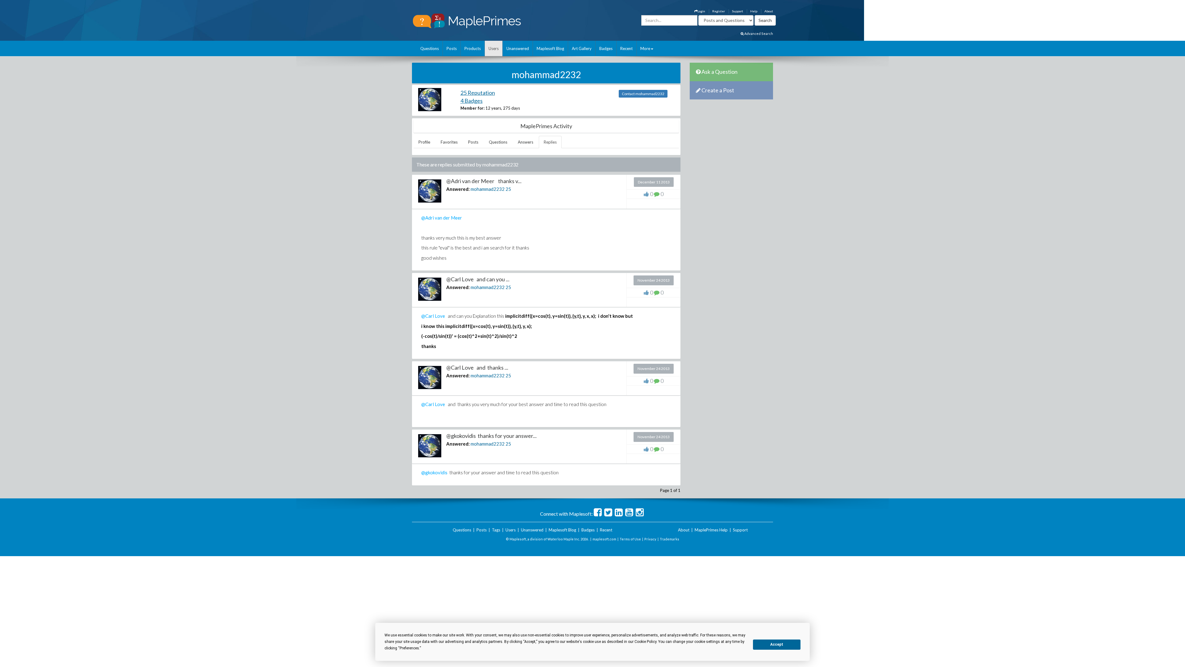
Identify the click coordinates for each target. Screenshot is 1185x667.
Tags (496, 529)
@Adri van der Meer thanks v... (484, 181)
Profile (424, 142)
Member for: (472, 108)
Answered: (458, 189)
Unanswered (517, 48)
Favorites (449, 142)
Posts (452, 48)
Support (737, 11)
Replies (550, 142)
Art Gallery (582, 48)
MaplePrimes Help (711, 529)
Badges (606, 48)
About (768, 11)
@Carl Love (433, 316)
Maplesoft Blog (550, 48)
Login (701, 11)
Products (472, 48)
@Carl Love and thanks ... (477, 367)
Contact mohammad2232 (643, 93)
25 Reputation (477, 92)
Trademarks (669, 539)
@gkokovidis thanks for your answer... (491, 435)
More (645, 48)
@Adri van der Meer (441, 217)
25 (508, 189)
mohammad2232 (488, 189)
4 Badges (471, 100)
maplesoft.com (604, 539)
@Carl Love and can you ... (477, 279)
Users (494, 48)
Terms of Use (630, 539)
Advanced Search (758, 33)
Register (718, 11)
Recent (626, 48)
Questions (429, 48)
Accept (776, 644)
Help (753, 11)
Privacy (650, 539)
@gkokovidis (434, 472)
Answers (525, 142)
